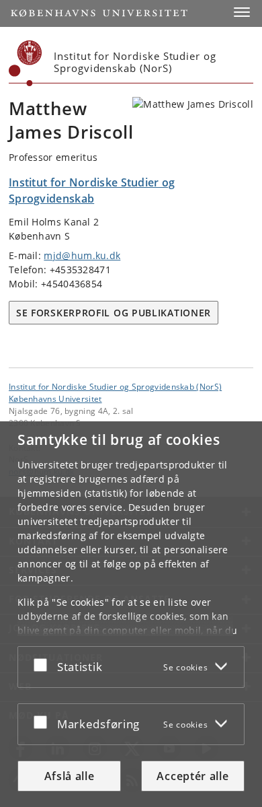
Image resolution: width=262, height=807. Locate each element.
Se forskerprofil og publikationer (113, 312)
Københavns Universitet (55, 398)
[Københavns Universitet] (25, 63)
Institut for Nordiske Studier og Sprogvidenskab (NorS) (115, 386)
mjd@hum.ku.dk (82, 255)
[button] (241, 12)
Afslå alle (69, 776)
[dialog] (131, 614)
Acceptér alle (192, 776)
